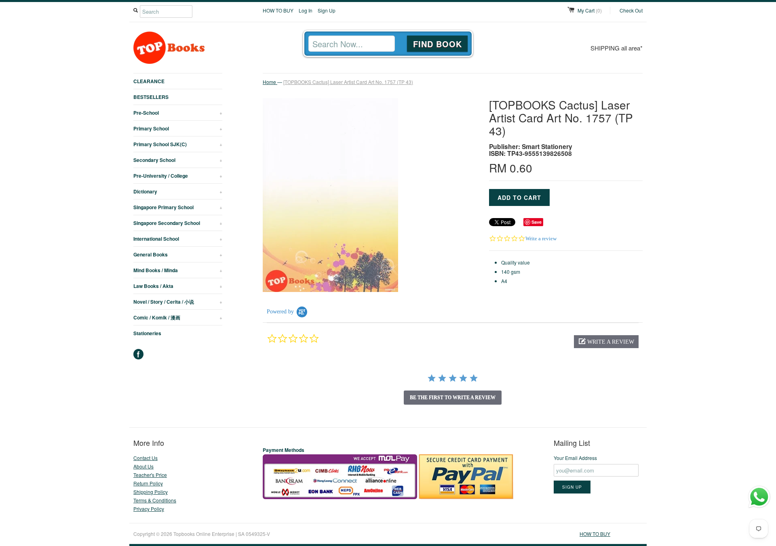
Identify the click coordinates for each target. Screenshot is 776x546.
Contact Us (145, 457)
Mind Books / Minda (177, 270)
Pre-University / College (177, 175)
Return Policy (148, 483)
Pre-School (177, 112)
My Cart (590, 10)
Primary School (177, 128)
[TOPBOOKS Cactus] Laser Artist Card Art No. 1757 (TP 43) (348, 81)
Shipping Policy (150, 491)
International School (177, 238)
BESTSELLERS (151, 97)
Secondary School (177, 160)
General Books (177, 254)
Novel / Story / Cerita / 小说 (177, 301)
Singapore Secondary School (177, 223)
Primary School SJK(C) (177, 144)
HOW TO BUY (278, 10)
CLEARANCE (148, 81)
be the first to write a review (453, 397)
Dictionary (177, 191)
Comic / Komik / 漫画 (177, 317)
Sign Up (326, 10)
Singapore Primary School (177, 207)
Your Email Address (575, 457)
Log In (305, 10)
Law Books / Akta (177, 286)
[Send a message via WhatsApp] (759, 497)
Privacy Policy (148, 508)
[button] (606, 341)
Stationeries (147, 333)
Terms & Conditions (154, 500)
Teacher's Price (150, 474)
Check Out (631, 10)
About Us (143, 466)
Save (536, 222)
